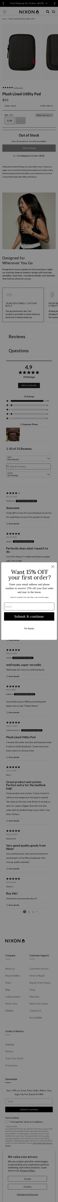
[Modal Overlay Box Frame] (29, 601)
